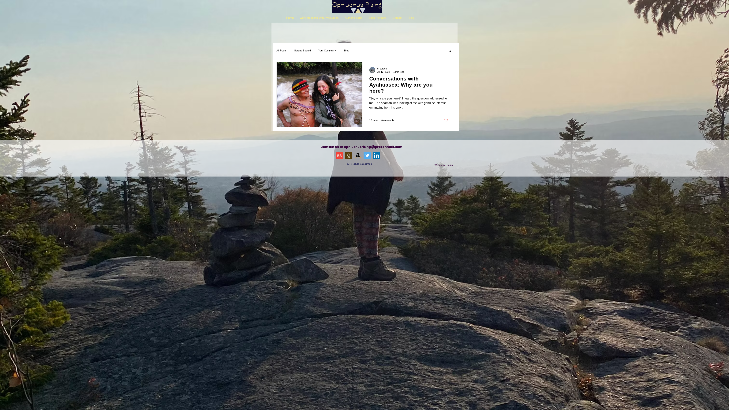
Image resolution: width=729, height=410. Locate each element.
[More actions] (447, 70)
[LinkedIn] (376, 155)
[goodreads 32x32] (348, 155)
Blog (346, 50)
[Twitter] (367, 155)
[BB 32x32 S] (339, 155)
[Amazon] (358, 155)
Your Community (327, 50)
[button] (450, 51)
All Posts (281, 50)
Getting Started (302, 50)
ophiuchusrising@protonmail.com (373, 147)
